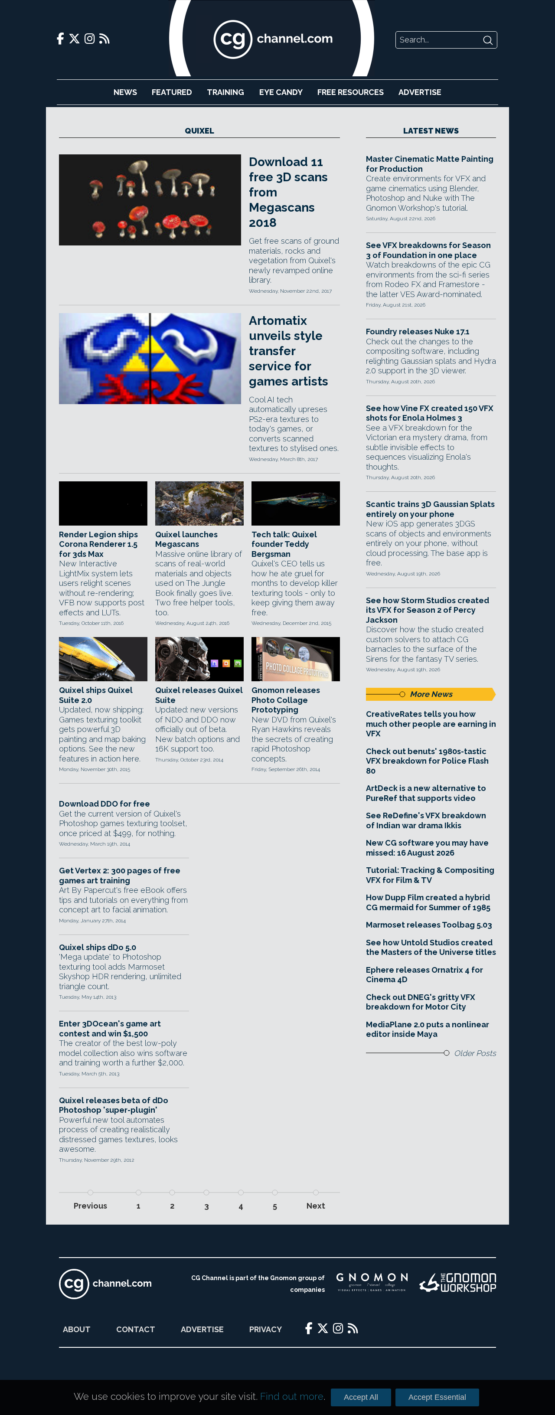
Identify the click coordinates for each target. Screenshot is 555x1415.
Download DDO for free (104, 803)
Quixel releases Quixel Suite (199, 695)
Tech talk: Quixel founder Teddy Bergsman (284, 544)
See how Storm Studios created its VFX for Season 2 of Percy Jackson (427, 610)
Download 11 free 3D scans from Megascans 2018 (288, 192)
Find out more (291, 1396)
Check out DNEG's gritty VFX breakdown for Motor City (420, 1002)
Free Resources (350, 92)
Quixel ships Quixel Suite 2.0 (96, 695)
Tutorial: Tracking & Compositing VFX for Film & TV (430, 875)
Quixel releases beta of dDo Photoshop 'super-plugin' (113, 1105)
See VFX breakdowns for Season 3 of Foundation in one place (428, 250)
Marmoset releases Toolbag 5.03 (429, 924)
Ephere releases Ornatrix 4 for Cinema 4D (424, 974)
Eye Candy (281, 92)
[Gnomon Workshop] (457, 1284)
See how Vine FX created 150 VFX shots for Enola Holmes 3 (429, 413)
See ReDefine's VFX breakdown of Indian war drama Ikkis (426, 820)
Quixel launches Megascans (186, 539)
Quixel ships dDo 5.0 (97, 947)
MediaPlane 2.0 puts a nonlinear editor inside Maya (427, 1029)
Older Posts (475, 1053)
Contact (135, 1329)
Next (316, 1205)
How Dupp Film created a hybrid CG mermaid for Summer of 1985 (428, 902)
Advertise (419, 92)
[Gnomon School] (372, 1284)
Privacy (265, 1329)
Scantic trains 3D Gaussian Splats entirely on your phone (430, 509)
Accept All (361, 1397)
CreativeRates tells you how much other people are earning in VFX (431, 723)
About (77, 1329)
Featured (172, 92)
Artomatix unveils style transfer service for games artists (288, 351)
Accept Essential (437, 1397)
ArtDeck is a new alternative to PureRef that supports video (426, 793)
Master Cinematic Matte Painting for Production (429, 163)
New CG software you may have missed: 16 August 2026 (427, 847)
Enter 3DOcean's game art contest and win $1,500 (110, 1028)
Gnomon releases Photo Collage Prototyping (285, 700)
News (125, 92)
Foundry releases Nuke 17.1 (418, 331)
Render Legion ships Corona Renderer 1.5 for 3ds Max (98, 544)
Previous (90, 1205)
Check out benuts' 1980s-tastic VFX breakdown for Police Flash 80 (427, 761)
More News (431, 694)
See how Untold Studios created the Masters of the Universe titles (431, 947)
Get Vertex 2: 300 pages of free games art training (119, 875)
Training (225, 92)
